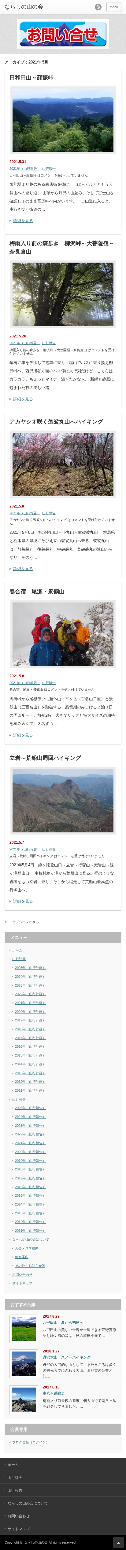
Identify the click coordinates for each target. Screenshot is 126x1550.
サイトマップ (22, 1283)
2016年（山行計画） (30, 1046)
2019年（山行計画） (30, 1020)
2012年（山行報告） (30, 1222)
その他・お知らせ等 (30, 1266)
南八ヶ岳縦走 (54, 1393)
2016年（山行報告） (30, 1187)
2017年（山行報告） (30, 1178)
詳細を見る (23, 220)
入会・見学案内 (27, 1248)
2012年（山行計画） (30, 1081)
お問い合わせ (22, 1274)
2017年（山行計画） (30, 1038)
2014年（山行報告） (30, 1204)
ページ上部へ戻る (118, 1542)
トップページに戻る (24, 922)
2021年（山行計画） (30, 1003)
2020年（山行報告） (30, 1152)
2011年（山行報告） (30, 1230)
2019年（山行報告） (30, 1160)
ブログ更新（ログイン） (30, 1442)
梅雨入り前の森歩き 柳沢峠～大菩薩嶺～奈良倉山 (61, 247)
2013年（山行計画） (30, 1073)
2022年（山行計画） (30, 994)
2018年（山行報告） (30, 1169)
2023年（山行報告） (30, 1125)
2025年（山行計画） (30, 968)
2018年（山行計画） (30, 1029)
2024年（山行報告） (30, 1117)
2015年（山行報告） (30, 1195)
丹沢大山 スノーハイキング (67, 1357)
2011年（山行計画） (30, 1090)
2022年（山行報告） (30, 1134)
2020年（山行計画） (30, 1011)
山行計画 (19, 959)
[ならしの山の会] (30, 7)
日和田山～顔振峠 (31, 78)
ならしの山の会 (36, 1542)
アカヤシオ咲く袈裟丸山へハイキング (56, 422)
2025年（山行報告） (30, 1108)
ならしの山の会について (30, 1239)
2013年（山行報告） (30, 1213)
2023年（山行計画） (30, 985)
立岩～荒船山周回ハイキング (45, 758)
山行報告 (49, 168)
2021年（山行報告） (24, 168)
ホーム (17, 950)
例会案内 (21, 1257)
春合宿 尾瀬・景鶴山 (37, 591)
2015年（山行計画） (30, 1055)
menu (114, 7)
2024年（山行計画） (30, 976)
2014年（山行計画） (30, 1064)
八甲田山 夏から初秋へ (63, 1322)
